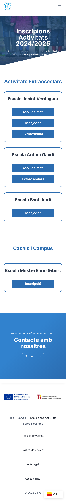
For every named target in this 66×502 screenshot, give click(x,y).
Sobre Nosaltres (33, 423)
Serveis (22, 417)
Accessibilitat (33, 478)
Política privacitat (33, 435)
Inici (12, 417)
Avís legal (33, 464)
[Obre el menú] (59, 6)
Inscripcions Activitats (43, 417)
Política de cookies (33, 450)
